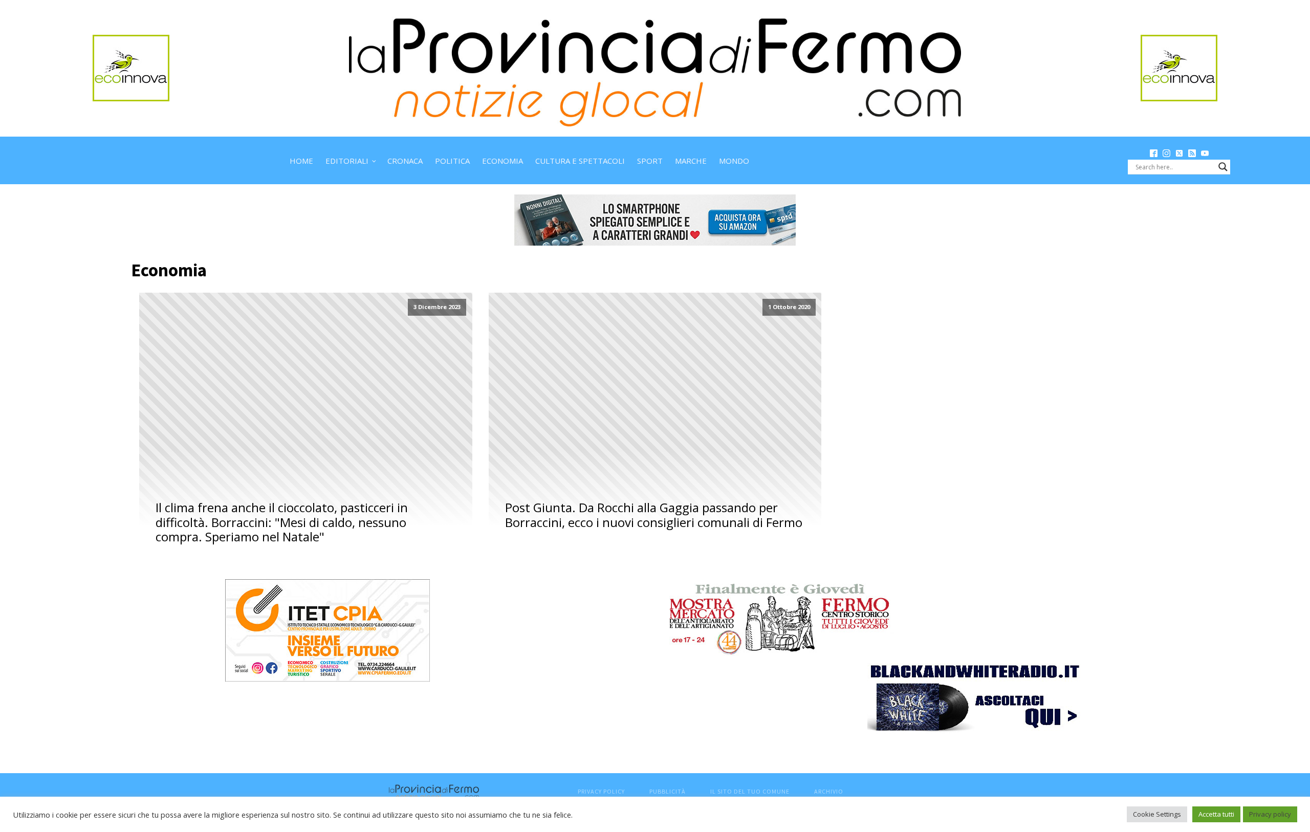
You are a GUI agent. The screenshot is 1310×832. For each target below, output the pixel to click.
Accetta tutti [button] (1216, 814)
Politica (452, 161)
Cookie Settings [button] (1157, 814)
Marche (691, 161)
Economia (502, 161)
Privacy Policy (601, 791)
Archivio (828, 791)
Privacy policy (1270, 814)
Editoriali (346, 161)
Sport (650, 161)
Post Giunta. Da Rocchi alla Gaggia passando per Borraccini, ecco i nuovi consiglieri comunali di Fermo (653, 515)
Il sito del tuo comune (750, 791)
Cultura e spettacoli (580, 161)
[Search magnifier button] (1223, 167)
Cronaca (405, 161)
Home (301, 161)
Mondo (734, 161)
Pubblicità (667, 791)
